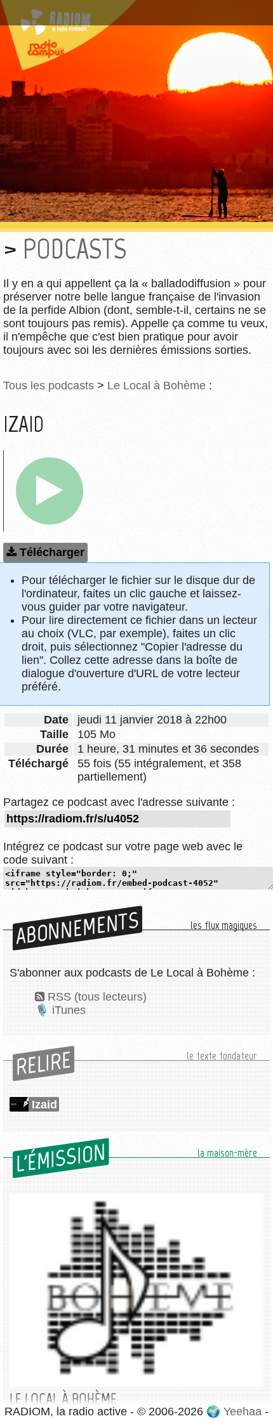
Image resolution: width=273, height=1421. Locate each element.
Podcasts (74, 249)
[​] (49, 490)
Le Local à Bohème (156, 385)
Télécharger (52, 552)
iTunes (69, 1010)
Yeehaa (242, 1411)
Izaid (44, 1104)
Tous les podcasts (48, 385)
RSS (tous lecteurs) (97, 996)
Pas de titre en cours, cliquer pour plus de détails (135, 8)
